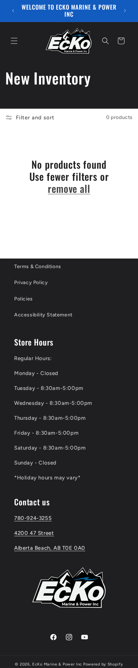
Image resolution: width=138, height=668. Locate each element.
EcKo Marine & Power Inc (57, 664)
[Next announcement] (125, 10)
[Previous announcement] (13, 10)
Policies (23, 299)
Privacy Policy (31, 282)
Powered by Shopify (103, 664)
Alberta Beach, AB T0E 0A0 (49, 548)
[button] (14, 41)
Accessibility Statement (43, 315)
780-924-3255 (33, 518)
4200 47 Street (34, 533)
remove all (69, 189)
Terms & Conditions (37, 267)
